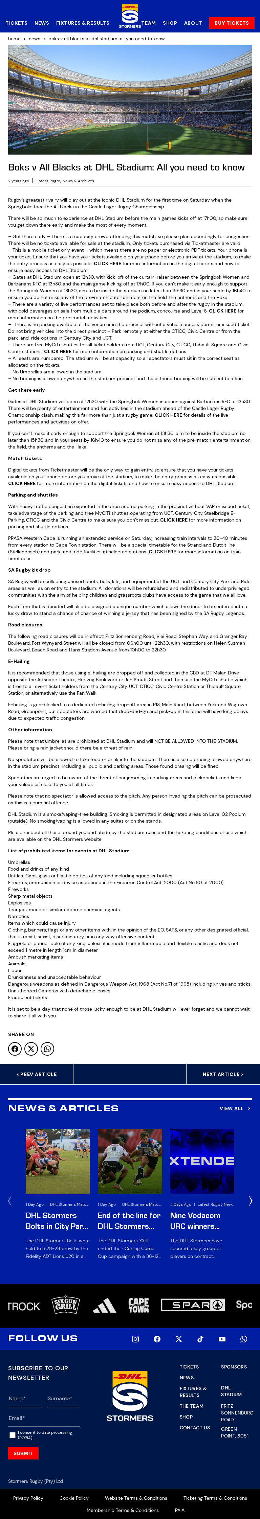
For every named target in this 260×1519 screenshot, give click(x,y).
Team (148, 23)
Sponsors (234, 1367)
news (34, 39)
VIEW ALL (232, 1108)
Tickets (16, 23)
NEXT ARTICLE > (223, 1074)
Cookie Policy (74, 1498)
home (14, 39)
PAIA (180, 1510)
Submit (23, 1453)
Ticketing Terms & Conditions (215, 1498)
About (193, 23)
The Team (192, 1406)
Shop (170, 23)
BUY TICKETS (232, 23)
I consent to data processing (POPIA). (45, 1435)
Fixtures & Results (83, 23)
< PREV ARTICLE (36, 1074)
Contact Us (195, 1428)
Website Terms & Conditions (136, 1498)
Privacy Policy (28, 1498)
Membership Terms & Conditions (123, 1510)
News (42, 23)
